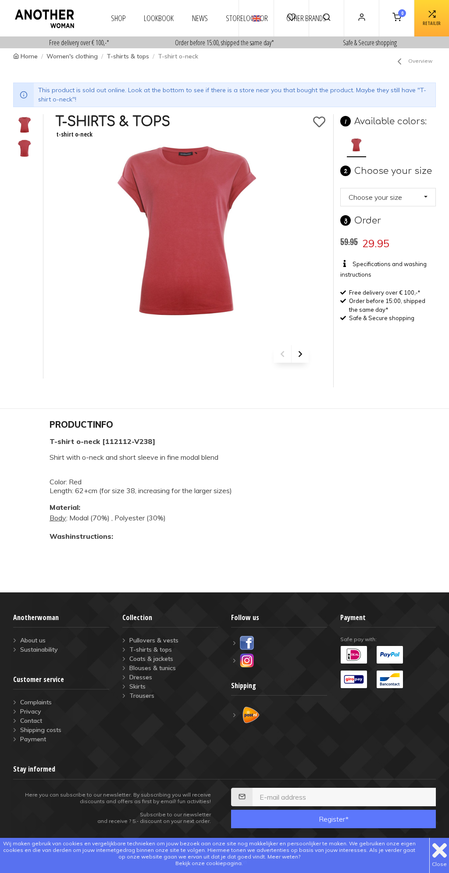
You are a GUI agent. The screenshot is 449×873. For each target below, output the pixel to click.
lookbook (159, 18)
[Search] (326, 18)
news (200, 18)
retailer (432, 23)
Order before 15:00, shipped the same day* (224, 42)
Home (29, 56)
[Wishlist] (291, 18)
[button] (388, 197)
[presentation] (282, 354)
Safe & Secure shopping (370, 42)
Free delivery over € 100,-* (79, 42)
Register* (334, 819)
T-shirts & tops (128, 56)
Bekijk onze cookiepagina (208, 863)
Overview (420, 61)
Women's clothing (72, 56)
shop (118, 18)
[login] (361, 18)
